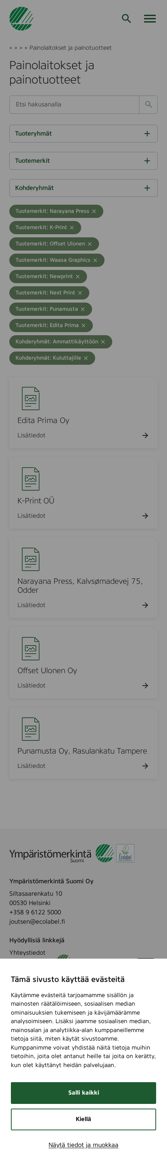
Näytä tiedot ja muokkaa (83, 1145)
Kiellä (83, 1119)
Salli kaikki (83, 1093)
